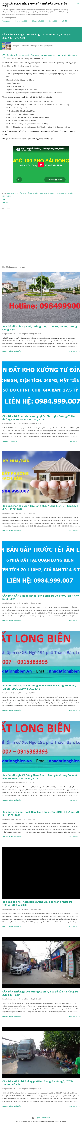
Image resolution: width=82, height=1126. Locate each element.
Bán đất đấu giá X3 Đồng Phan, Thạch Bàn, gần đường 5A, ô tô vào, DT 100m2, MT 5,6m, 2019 (39, 777)
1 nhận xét (13, 441)
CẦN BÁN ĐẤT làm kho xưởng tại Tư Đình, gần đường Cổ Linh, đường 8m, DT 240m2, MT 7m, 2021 (39, 417)
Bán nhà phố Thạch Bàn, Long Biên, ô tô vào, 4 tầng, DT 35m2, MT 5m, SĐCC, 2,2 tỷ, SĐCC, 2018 (39, 687)
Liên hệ (64, 21)
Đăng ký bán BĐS (38, 21)
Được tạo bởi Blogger (42, 1118)
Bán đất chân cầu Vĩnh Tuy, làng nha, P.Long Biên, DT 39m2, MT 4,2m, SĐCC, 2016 (40, 507)
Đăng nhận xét (15, 351)
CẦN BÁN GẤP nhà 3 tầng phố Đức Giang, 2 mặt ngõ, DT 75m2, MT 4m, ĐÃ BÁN (39, 1083)
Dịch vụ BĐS (53, 21)
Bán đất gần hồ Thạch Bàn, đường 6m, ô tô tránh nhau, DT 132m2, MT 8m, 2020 (37, 903)
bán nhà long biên (14, 193)
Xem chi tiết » (74, 351)
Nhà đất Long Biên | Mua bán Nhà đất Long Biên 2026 (34, 5)
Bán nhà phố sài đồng (31, 193)
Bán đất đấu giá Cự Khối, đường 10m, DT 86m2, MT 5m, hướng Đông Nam (39, 328)
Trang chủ (6, 21)
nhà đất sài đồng (67, 193)
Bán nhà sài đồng (47, 193)
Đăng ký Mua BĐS (21, 21)
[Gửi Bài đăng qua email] (3, 200)
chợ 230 (57, 193)
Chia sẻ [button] (5, 203)
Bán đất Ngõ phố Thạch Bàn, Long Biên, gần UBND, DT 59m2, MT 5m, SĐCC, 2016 (40, 813)
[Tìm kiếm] (73, 3)
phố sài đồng (7, 196)
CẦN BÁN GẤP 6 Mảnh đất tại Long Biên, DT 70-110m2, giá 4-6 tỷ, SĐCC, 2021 (41, 597)
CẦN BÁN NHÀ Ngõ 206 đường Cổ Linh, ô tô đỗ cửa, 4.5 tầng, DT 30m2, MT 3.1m (40, 993)
